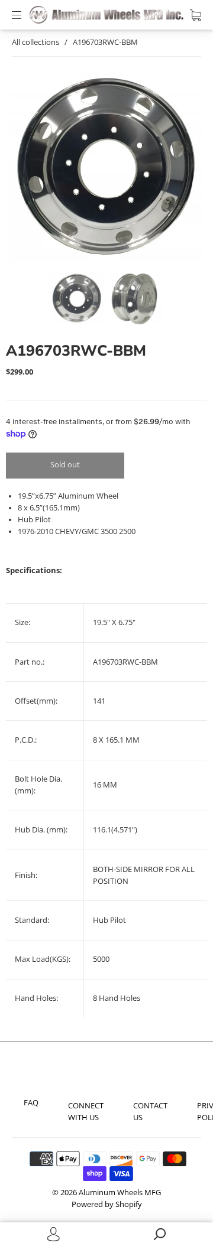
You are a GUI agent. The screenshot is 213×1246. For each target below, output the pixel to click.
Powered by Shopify (107, 1204)
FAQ (31, 1103)
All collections (35, 42)
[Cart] (195, 15)
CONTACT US (150, 1112)
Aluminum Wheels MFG (120, 1193)
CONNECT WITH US (86, 1112)
